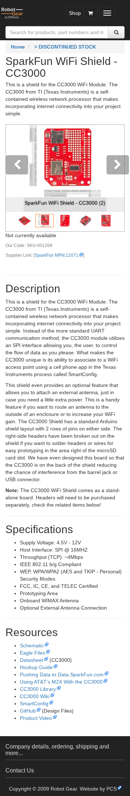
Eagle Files (32, 653)
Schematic (32, 645)
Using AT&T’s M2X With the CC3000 (61, 682)
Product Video (36, 718)
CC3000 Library (38, 689)
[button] (14, 178)
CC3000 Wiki (34, 696)
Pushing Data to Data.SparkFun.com (62, 674)
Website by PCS (98, 789)
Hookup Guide (36, 667)
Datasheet (31, 660)
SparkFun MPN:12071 (56, 255)
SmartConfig (34, 703)
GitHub (28, 711)
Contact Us (19, 770)
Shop (75, 13)
